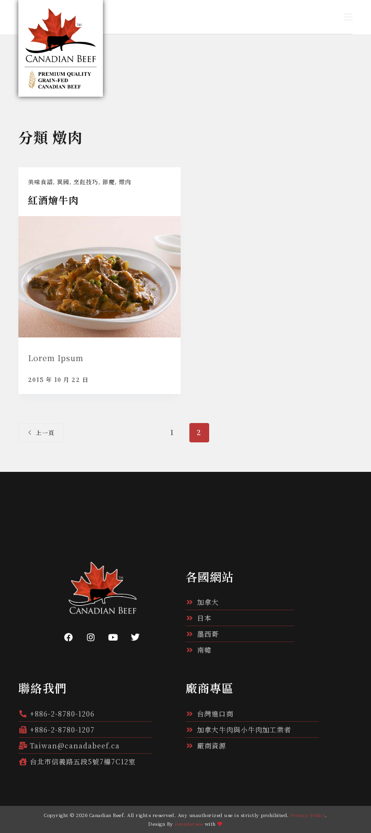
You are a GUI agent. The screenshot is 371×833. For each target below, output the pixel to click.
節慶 (108, 181)
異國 (63, 181)
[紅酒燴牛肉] (99, 277)
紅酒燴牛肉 (53, 200)
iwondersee (189, 823)
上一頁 (45, 432)
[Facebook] (68, 637)
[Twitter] (135, 637)
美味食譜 (40, 181)
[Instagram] (91, 637)
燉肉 (125, 181)
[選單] (348, 17)
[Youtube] (113, 637)
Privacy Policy (307, 814)
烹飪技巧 (86, 181)
